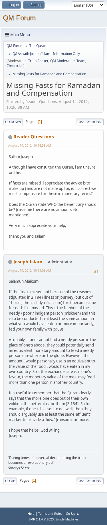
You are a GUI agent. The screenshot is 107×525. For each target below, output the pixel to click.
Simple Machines (67, 519)
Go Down (13, 122)
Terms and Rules (50, 513)
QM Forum (19, 18)
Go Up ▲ (72, 513)
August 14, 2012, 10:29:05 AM (29, 270)
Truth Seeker (38, 60)
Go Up (10, 481)
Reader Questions (33, 137)
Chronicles (15, 65)
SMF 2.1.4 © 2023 (41, 519)
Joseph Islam (28, 262)
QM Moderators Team (67, 60)
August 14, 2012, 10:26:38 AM (29, 145)
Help (31, 513)
